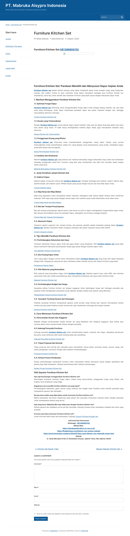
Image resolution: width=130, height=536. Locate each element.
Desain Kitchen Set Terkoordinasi (47, 134)
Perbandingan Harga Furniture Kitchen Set (50, 295)
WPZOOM (84, 531)
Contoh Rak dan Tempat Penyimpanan (48, 217)
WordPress (54, 531)
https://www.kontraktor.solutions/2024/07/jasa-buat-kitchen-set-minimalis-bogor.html (79, 433)
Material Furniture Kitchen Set (45, 280)
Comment (38, 464)
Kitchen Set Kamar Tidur (47, 449)
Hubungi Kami (11, 61)
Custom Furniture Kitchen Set (86, 416)
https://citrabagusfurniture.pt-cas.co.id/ (79, 428)
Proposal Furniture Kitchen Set (45, 354)
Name (36, 487)
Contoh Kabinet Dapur (42, 188)
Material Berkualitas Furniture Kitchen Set (50, 169)
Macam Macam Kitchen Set (109, 449)
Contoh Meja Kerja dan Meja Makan (47, 202)
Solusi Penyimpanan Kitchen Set (46, 152)
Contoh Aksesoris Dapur (43, 232)
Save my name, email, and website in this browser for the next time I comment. (63, 514)
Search (121, 17)
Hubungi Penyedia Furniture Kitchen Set (49, 339)
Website (37, 505)
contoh (8, 39)
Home (7, 25)
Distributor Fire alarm (14, 46)
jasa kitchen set (16, 25)
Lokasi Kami (10, 68)
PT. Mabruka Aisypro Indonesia (36, 5)
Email (36, 496)
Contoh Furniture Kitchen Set (45, 117)
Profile (8, 76)
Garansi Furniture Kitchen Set (45, 310)
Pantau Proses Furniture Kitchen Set (48, 368)
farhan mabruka (42, 39)
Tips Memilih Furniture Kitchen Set (47, 251)
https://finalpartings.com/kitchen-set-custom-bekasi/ (78, 431)
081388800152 (69, 49)
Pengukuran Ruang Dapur (44, 265)
